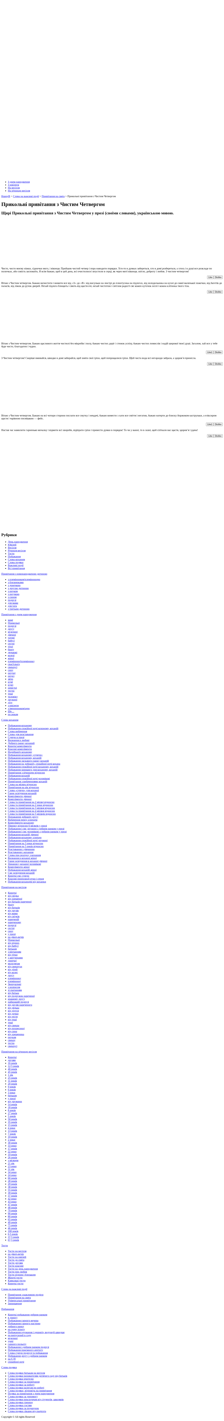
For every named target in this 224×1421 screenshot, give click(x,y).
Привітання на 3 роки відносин (25, 843)
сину (10, 670)
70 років (12, 1210)
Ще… (11, 711)
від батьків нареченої (19, 901)
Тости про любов (17, 1271)
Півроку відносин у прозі (27, 825)
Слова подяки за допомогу (23, 1396)
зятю (10, 679)
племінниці (14, 981)
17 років (12, 1148)
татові (11, 637)
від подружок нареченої (21, 996)
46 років (12, 1228)
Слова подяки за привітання (24, 1381)
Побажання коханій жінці (22, 870)
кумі (10, 682)
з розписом (14, 987)
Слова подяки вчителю (21, 1378)
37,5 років (13, 1237)
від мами (13, 913)
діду (10, 702)
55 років (12, 1189)
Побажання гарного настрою (24, 1323)
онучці (11, 673)
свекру (11, 1040)
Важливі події (15, 565)
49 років (12, 1222)
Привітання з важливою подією (25, 1294)
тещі (10, 693)
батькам (12, 948)
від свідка (13, 895)
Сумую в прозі (16, 737)
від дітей (13, 969)
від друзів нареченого (20, 1004)
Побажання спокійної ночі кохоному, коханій (33, 728)
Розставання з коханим (20, 852)
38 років (12, 1187)
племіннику (14, 978)
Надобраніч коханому (20, 752)
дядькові (12, 652)
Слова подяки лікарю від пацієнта (27, 1411)
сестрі (11, 643)
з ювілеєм (13, 705)
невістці (12, 687)
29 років (12, 1184)
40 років (12, 1069)
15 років (12, 1125)
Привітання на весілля (13, 887)
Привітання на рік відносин (23, 787)
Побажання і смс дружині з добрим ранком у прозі (36, 828)
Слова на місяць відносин (22, 784)
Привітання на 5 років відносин (26, 846)
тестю (11, 690)
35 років (12, 1122)
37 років (12, 1195)
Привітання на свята (19, 1297)
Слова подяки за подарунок (23, 1408)
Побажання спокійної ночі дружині (28, 840)
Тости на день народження (23, 1268)
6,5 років (13, 1234)
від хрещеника (16, 1034)
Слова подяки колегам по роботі (26, 1387)
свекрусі (12, 667)
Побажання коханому (20, 725)
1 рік (10, 1075)
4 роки (11, 1128)
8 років (12, 1110)
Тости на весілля (17, 1251)
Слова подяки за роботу (21, 1384)
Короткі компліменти (20, 746)
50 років (12, 1119)
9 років (12, 1086)
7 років (12, 1133)
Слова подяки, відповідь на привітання (30, 1390)
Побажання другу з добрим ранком (27, 1356)
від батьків (14, 907)
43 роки (12, 1201)
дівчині (12, 634)
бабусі (11, 640)
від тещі (12, 1019)
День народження (18, 541)
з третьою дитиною (19, 609)
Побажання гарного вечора (23, 1320)
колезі (11, 655)
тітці (10, 646)
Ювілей (12, 544)
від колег (13, 972)
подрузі (12, 600)
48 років (12, 1207)
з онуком (13, 591)
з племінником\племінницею (24, 579)
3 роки (11, 1092)
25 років (12, 1077)
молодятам (14, 963)
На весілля (14, 187)
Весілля (12, 547)
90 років (12, 1213)
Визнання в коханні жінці (22, 858)
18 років (12, 1107)
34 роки (12, 1172)
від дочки (13, 1013)
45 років (12, 1072)
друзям (12, 1060)
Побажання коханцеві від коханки (27, 881)
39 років (12, 1192)
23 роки (12, 1166)
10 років (12, 1136)
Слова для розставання (20, 734)
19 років (12, 1154)
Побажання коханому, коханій (24, 758)
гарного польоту (17, 1344)
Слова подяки (15, 562)
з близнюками (16, 582)
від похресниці (16, 1028)
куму (10, 684)
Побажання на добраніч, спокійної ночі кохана (34, 763)
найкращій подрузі (18, 1001)
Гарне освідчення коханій (22, 793)
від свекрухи (15, 966)
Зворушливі (14, 984)
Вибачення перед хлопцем (22, 819)
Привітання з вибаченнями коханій (27, 781)
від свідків (14, 916)
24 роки (12, 1175)
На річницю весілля (19, 190)
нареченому (14, 922)
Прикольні (14, 623)
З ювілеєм (13, 184)
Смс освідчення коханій (21, 872)
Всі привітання (16, 568)
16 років (12, 1063)
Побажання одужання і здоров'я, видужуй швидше (36, 1332)
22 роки (12, 1151)
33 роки (12, 1145)
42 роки (12, 1198)
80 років (12, 1216)
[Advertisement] (99, 241)
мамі (10, 620)
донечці (12, 960)
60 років (12, 1178)
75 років (12, 1225)
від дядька (13, 1007)
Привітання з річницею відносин (26, 772)
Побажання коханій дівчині (23, 834)
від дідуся (13, 1010)
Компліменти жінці (19, 867)
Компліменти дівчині (19, 796)
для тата (12, 606)
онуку (11, 676)
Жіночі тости (15, 1277)
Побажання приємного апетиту (25, 1350)
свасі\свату (14, 664)
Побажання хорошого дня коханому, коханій (33, 769)
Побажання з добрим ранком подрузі (28, 1347)
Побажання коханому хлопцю (24, 837)
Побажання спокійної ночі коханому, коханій (33, 766)
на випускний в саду (19, 1335)
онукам (12, 1037)
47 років (12, 1204)
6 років (12, 1089)
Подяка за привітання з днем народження (31, 1393)
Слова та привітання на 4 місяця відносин (31, 811)
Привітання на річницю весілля (19, 1051)
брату (11, 649)
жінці (11, 658)
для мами (13, 603)
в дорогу (13, 1317)
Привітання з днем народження (19, 614)
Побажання (14, 556)
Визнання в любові (18, 740)
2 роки (11, 1139)
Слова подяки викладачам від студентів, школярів (36, 1399)
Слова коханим (16, 559)
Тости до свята (16, 1260)
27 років (12, 1113)
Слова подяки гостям (20, 1405)
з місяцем (13, 1160)
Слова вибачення (17, 731)
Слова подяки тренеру (20, 1402)
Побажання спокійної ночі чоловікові (29, 778)
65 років (12, 1219)
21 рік (11, 1163)
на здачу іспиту (16, 1329)
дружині (12, 699)
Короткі (12, 892)
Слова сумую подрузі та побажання (28, 1353)
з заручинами (15, 957)
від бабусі (13, 945)
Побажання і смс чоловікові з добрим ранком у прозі (37, 831)
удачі (10, 1341)
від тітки (13, 954)
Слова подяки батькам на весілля (26, 1373)
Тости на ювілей (17, 1257)
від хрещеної (15, 898)
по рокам (13, 714)
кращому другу (16, 999)
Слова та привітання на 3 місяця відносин (31, 808)
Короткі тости (15, 1283)
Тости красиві (15, 1265)
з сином (12, 597)
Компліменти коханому (21, 822)
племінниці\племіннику (21, 661)
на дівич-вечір (16, 937)
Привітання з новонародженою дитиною (24, 573)
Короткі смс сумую (18, 875)
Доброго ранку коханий (21, 743)
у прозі (12, 934)
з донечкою (14, 585)
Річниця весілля (17, 550)
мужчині (13, 631)
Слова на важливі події (14, 1289)
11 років (12, 1080)
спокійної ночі (16, 1361)
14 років (12, 1104)
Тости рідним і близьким (22, 1274)
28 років (12, 1181)
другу (11, 628)
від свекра (13, 1025)
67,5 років (13, 1240)
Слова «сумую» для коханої (23, 790)
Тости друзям (15, 1263)
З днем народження (19, 181)
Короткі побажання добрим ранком (27, 1314)
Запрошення (15, 1303)
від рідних (13, 943)
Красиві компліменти (20, 749)
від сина (12, 1031)
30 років (12, 1142)
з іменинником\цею (19, 708)
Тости (11, 553)
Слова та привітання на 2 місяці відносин (31, 802)
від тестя (13, 1016)
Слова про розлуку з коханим (24, 855)
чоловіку (13, 696)
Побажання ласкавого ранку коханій (28, 760)
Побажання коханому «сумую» (25, 755)
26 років (12, 1157)
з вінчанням (14, 951)
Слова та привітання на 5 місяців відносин (32, 814)
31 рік (11, 1169)
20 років (12, 1083)
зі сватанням (15, 990)
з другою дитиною (18, 588)
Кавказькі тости (17, 1280)
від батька (13, 993)
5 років (12, 1116)
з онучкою (13, 594)
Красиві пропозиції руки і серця (26, 878)
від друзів (13, 910)
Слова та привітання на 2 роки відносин (30, 805)
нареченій (13, 919)
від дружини (15, 1101)
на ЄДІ (12, 1358)
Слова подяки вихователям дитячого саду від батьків (37, 1375)
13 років (12, 1131)
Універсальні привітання (22, 1300)
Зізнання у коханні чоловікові (24, 864)
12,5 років (13, 1066)
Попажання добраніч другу (23, 816)
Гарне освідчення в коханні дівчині (27, 861)
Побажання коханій (19, 775)
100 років (13, 1231)
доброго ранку (16, 1326)
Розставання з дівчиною (21, 849)
